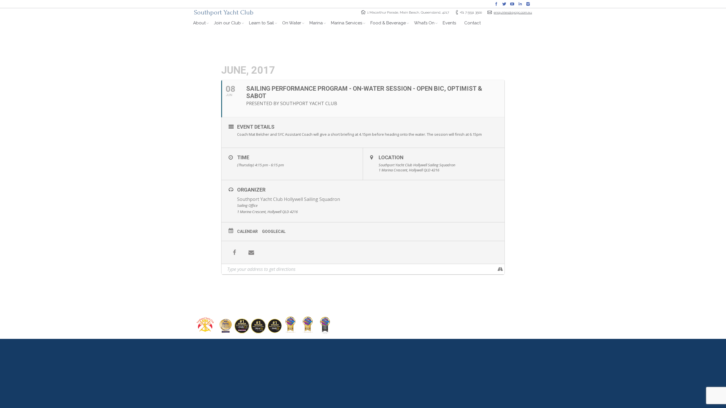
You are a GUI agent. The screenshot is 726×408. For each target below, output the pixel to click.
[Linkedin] (520, 4)
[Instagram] (528, 4)
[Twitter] (504, 4)
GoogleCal (274, 231)
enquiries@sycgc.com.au (513, 12)
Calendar (247, 231)
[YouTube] (512, 4)
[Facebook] (496, 4)
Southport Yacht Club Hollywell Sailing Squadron (288, 199)
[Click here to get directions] (500, 269)
